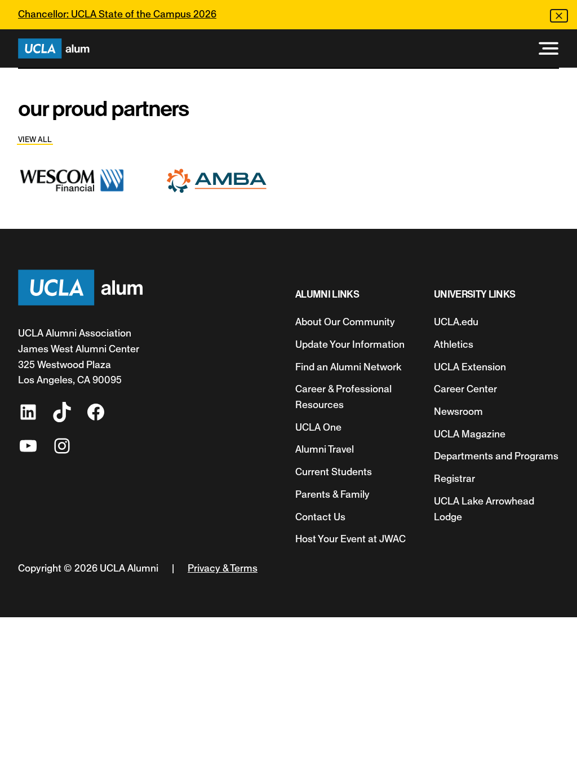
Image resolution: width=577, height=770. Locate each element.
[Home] (54, 48)
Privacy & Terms (223, 568)
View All (35, 139)
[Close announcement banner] (559, 16)
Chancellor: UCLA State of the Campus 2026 (117, 14)
